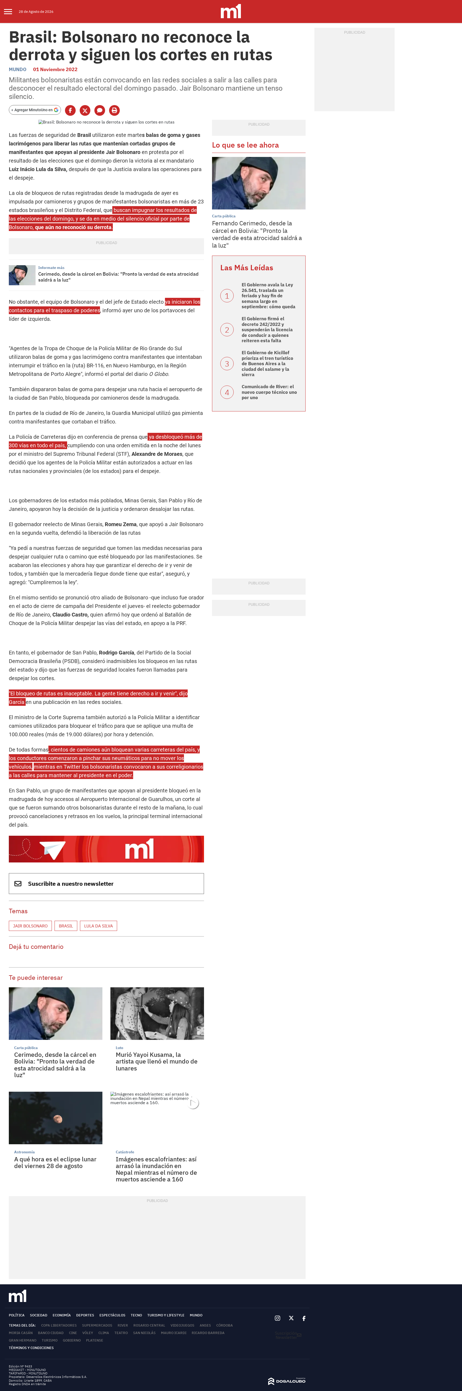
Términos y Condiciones (31, 1348)
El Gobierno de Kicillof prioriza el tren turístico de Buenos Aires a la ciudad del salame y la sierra (267, 363)
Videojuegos (182, 1325)
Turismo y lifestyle (165, 1315)
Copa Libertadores (59, 1325)
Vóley (87, 1333)
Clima (103, 1333)
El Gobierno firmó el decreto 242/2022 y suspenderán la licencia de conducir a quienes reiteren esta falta (267, 330)
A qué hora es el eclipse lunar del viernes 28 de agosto (55, 1162)
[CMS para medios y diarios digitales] (287, 1383)
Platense (94, 1340)
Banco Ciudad (51, 1333)
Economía (62, 1315)
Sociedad (38, 1315)
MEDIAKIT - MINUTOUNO (27, 1370)
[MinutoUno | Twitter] (291, 1318)
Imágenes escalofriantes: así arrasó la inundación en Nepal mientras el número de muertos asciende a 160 (156, 1169)
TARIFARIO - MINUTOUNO (28, 1373)
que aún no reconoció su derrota (73, 227)
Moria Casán (21, 1333)
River (123, 1325)
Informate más (51, 267)
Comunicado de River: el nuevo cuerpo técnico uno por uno (269, 392)
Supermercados (97, 1325)
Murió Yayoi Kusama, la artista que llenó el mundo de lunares (157, 1061)
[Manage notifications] (449, 1371)
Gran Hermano (22, 1340)
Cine (73, 1333)
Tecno (136, 1315)
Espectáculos (112, 1315)
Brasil (66, 925)
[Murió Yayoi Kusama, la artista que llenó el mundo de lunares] (157, 1013)
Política (17, 1315)
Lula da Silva (98, 925)
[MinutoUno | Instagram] (277, 1318)
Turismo (49, 1340)
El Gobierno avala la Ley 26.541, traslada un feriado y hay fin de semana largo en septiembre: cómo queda (268, 296)
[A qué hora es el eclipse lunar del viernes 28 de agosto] (55, 1118)
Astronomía (24, 1152)
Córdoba (224, 1325)
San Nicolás (144, 1333)
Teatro (121, 1333)
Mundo (17, 69)
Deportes (85, 1315)
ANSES (205, 1325)
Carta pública (26, 1047)
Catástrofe (125, 1152)
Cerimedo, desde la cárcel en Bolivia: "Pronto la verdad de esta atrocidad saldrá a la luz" (118, 277)
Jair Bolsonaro (30, 925)
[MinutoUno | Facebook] (302, 1318)
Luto (119, 1047)
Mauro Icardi (173, 1333)
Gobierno (72, 1340)
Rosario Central (149, 1325)
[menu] (11, 11)
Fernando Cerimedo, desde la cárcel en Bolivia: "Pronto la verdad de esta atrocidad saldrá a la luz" (257, 234)
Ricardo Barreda (208, 1333)
